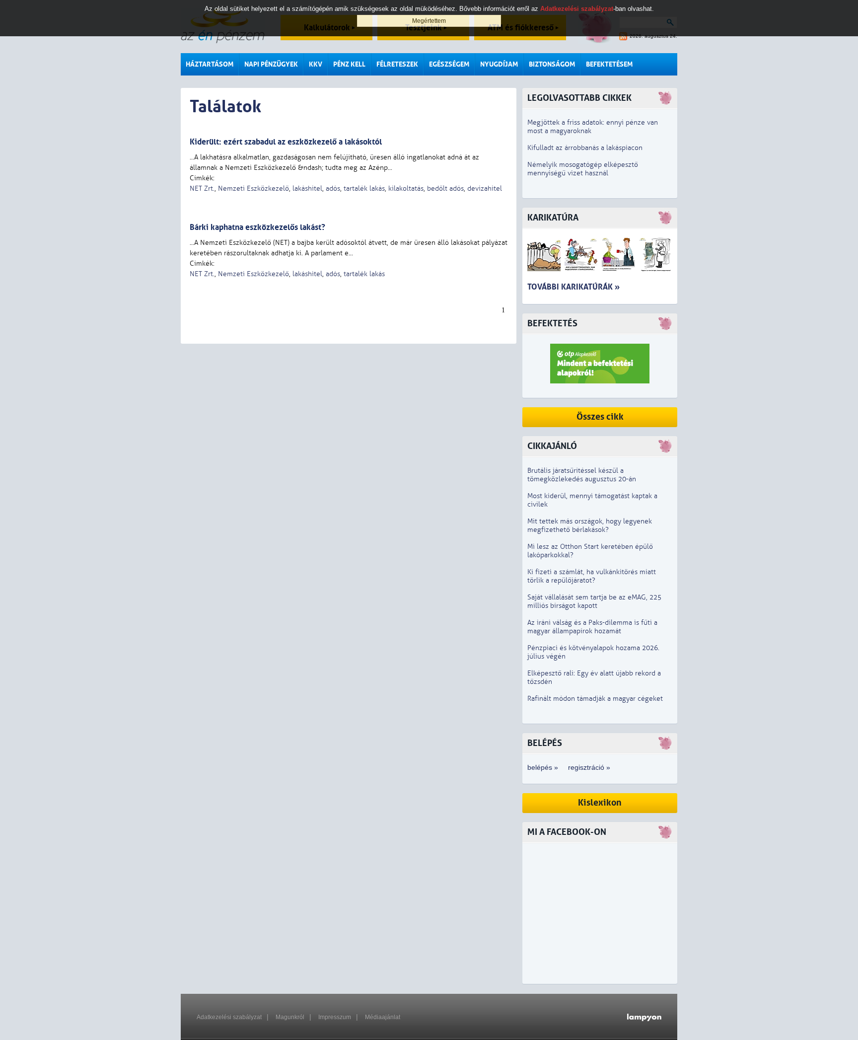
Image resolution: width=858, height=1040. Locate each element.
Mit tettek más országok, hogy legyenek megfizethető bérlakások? (589, 525)
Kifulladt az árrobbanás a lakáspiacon (585, 148)
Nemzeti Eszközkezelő (253, 188)
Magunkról (290, 1017)
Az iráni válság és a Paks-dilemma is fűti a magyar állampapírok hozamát (592, 626)
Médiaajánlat (382, 1017)
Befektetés (552, 323)
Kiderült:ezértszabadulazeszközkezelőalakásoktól (286, 142)
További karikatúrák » (573, 287)
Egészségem (449, 64)
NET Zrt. (202, 188)
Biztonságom (552, 64)
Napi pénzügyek (271, 64)
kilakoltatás (406, 188)
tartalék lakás (364, 188)
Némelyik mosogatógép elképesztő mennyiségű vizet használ (582, 168)
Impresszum (334, 1017)
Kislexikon (600, 803)
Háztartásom (209, 64)
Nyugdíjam (499, 64)
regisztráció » (589, 767)
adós (333, 188)
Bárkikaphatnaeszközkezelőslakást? (257, 227)
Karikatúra (552, 218)
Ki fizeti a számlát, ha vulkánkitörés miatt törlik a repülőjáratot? (591, 576)
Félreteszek (397, 64)
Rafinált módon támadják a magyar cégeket (595, 698)
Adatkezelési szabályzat (229, 1017)
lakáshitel (307, 188)
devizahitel (484, 188)
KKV (315, 64)
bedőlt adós (445, 188)
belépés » (542, 767)
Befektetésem (609, 64)
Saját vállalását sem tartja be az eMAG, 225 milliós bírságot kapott (594, 601)
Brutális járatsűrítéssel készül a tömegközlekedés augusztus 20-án (581, 474)
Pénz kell (349, 64)
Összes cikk (600, 417)
